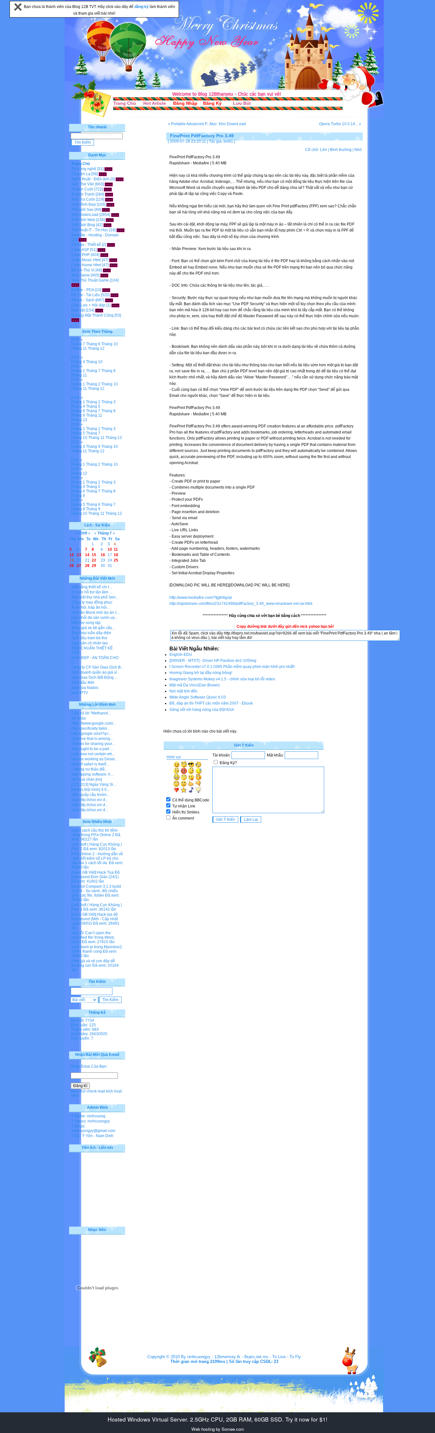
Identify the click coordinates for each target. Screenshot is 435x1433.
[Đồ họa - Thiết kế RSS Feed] (111, 244)
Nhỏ (358, 149)
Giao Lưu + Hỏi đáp (88, 305)
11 (116, 549)
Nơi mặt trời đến (183, 691)
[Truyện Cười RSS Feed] (108, 189)
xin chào (78, 718)
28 (87, 565)
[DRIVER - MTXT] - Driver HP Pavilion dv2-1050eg (212, 660)
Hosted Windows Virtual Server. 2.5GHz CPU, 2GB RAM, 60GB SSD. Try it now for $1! (217, 1419)
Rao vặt (78, 310)
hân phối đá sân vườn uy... (94, 617)
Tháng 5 (93, 406)
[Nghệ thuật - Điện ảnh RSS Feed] (120, 179)
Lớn (323, 149)
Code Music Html (86, 260)
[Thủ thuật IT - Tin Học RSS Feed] (121, 230)
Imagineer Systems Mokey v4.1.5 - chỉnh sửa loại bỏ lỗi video (222, 679)
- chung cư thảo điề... (89, 769)
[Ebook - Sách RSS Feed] (109, 300)
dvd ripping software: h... (92, 774)
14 (87, 555)
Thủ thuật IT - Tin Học (89, 230)
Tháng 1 (78, 371)
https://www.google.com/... (93, 723)
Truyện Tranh (83, 194)
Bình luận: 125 (83, 1025)
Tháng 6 (78, 411)
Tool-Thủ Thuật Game (90, 280)
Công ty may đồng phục (91, 602)
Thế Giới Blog (83, 225)
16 (103, 555)
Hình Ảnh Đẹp (83, 204)
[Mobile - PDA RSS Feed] (106, 290)
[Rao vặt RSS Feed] (99, 310)
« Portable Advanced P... (189, 124)
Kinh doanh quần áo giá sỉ (94, 672)
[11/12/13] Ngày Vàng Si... (93, 784)
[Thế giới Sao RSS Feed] (106, 209)
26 (71, 565)
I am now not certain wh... (93, 754)
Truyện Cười (82, 189)
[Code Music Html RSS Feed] (113, 260)
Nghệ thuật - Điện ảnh (90, 179)
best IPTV (79, 693)
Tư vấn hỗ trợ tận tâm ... (91, 592)
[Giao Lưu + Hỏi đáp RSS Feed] (115, 305)
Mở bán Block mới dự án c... (95, 612)
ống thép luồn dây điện (91, 633)
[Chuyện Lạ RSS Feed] (103, 174)
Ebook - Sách (83, 300)
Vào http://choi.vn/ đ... (89, 800)
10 (110, 549)
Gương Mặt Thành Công (92, 315)
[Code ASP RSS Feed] (101, 249)
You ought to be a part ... (92, 749)
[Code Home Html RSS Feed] (114, 265)
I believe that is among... (92, 738)
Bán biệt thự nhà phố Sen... (94, 597)
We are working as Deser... (94, 759)
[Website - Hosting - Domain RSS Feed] (83, 239)
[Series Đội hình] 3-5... (90, 789)
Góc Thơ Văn (82, 184)
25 (116, 560)
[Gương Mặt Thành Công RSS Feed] (75, 320)
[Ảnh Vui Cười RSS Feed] (109, 199)
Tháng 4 (78, 362)
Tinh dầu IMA (82, 682)
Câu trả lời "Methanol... (91, 713)
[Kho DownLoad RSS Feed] (115, 214)
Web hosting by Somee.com (217, 1429)
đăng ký (142, 6)
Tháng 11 (79, 348)
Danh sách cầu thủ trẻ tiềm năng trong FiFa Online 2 (94, 832)
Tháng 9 (78, 415)
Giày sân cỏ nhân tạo (89, 643)
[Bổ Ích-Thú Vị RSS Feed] (107, 270)
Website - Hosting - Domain (95, 235)
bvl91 (228, 141)
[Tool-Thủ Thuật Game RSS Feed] (75, 285)
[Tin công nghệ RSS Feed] (108, 169)
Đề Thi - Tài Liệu (85, 295)
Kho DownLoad (84, 214)
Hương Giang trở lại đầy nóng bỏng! (200, 672)
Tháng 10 (109, 344)
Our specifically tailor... (90, 728)
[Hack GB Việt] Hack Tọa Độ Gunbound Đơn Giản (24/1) (95, 874)
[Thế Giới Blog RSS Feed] (107, 225)
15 (94, 555)
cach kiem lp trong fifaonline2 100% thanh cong (96, 949)
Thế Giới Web (83, 220)
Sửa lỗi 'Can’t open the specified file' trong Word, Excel (93, 937)
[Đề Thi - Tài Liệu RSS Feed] (114, 295)
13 (79, 555)
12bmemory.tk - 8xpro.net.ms (241, 1356)
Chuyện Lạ (80, 174)
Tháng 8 (93, 344)
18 (116, 555)
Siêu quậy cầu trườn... (90, 794)
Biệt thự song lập (86, 622)
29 (94, 565)
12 (71, 555)
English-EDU (180, 654)
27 (79, 565)
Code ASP (80, 249)
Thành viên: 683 (85, 1029)
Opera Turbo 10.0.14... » (340, 124)
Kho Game (80, 275)
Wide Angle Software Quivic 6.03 (197, 697)
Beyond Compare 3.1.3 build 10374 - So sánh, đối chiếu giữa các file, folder (96, 891)
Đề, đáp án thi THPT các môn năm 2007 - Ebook (211, 703)
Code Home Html (86, 265)
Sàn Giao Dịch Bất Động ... (94, 677)
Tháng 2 (93, 384)
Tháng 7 (78, 344)
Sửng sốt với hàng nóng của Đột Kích (201, 709)
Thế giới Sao (82, 209)
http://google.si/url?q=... (91, 733)
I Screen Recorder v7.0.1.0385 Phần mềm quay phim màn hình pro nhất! (232, 666)
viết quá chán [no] (86, 779)
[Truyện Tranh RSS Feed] (109, 194)
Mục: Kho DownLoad (228, 124)
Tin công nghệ (83, 169)
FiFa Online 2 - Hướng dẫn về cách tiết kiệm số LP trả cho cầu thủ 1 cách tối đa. (97, 858)
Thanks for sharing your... (93, 744)
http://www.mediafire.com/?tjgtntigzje (200, 597)
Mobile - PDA (82, 290)
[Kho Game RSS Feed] (104, 275)
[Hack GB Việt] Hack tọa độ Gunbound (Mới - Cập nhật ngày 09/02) (94, 919)
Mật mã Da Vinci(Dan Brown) (194, 685)
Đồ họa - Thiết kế (86, 244)
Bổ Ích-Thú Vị (83, 270)
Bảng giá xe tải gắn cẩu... (93, 628)
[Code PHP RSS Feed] (104, 255)
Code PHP (80, 255)
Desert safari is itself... (90, 764)
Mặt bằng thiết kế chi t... (91, 587)
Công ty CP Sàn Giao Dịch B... (97, 667)
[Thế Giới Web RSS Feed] (110, 220)
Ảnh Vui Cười (83, 199)
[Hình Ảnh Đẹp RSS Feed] (110, 204)
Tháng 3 (108, 402)
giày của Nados (84, 687)
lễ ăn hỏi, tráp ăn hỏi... (90, 607)
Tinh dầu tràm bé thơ (89, 638)
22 (94, 560)
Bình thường (341, 149)
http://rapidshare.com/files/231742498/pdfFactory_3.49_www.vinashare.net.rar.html (240, 603)
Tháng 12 (96, 348)
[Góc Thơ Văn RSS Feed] (109, 184)
